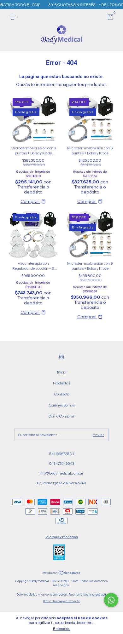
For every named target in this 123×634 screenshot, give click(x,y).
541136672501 (61, 453)
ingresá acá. (98, 594)
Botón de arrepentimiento (61, 601)
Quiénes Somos (62, 405)
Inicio (61, 372)
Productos (61, 383)
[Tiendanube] (61, 573)
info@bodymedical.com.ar (61, 473)
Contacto (61, 394)
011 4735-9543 (61, 463)
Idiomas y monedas (61, 536)
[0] (109, 18)
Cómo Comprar (61, 416)
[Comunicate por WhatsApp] (111, 600)
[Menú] (13, 17)
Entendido (61, 628)
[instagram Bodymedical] (61, 357)
